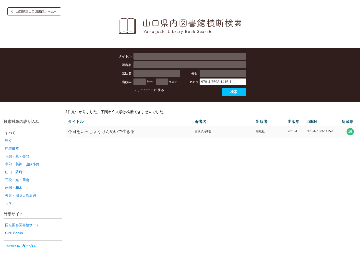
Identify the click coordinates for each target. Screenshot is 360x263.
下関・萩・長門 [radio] (17, 156)
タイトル (125, 56)
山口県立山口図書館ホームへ (36, 11)
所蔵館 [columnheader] (347, 121)
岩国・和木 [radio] (13, 188)
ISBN (194, 82)
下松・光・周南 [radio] (17, 180)
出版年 (127, 82)
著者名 (127, 65)
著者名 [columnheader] (200, 121)
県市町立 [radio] (12, 148)
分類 (194, 73)
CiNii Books (14, 233)
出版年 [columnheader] (294, 121)
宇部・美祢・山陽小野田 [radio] (24, 164)
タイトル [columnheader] (76, 121)
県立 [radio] (8, 141)
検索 (233, 92)
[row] (211, 131)
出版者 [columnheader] (262, 121)
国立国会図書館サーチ (22, 225)
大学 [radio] (8, 203)
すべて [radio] (10, 133)
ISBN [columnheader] (312, 121)
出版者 (127, 73)
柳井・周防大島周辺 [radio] (20, 195)
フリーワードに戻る (148, 90)
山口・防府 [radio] (13, 172)
